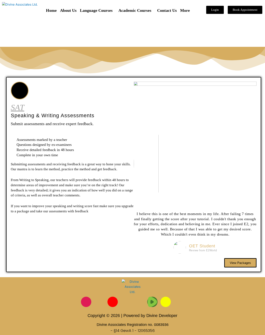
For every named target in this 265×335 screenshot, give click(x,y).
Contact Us (167, 10)
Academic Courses (134, 10)
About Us (68, 10)
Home (51, 10)
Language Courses (96, 10)
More (185, 10)
